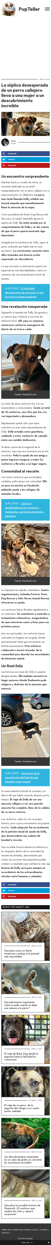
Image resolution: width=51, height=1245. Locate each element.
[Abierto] (47, 8)
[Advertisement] (25, 46)
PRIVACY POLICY (31, 1229)
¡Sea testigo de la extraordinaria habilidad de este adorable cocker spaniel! (22, 777)
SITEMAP (43, 1229)
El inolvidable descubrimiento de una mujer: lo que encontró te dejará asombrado (24, 293)
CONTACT (5, 1233)
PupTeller (29, 9)
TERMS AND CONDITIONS (12, 1229)
